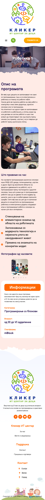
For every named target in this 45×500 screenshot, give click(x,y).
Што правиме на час (13, 175)
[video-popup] (19, 148)
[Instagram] (20, 417)
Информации (22, 287)
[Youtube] (25, 417)
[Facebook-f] (16, 417)
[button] (6, 40)
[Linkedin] (29, 417)
